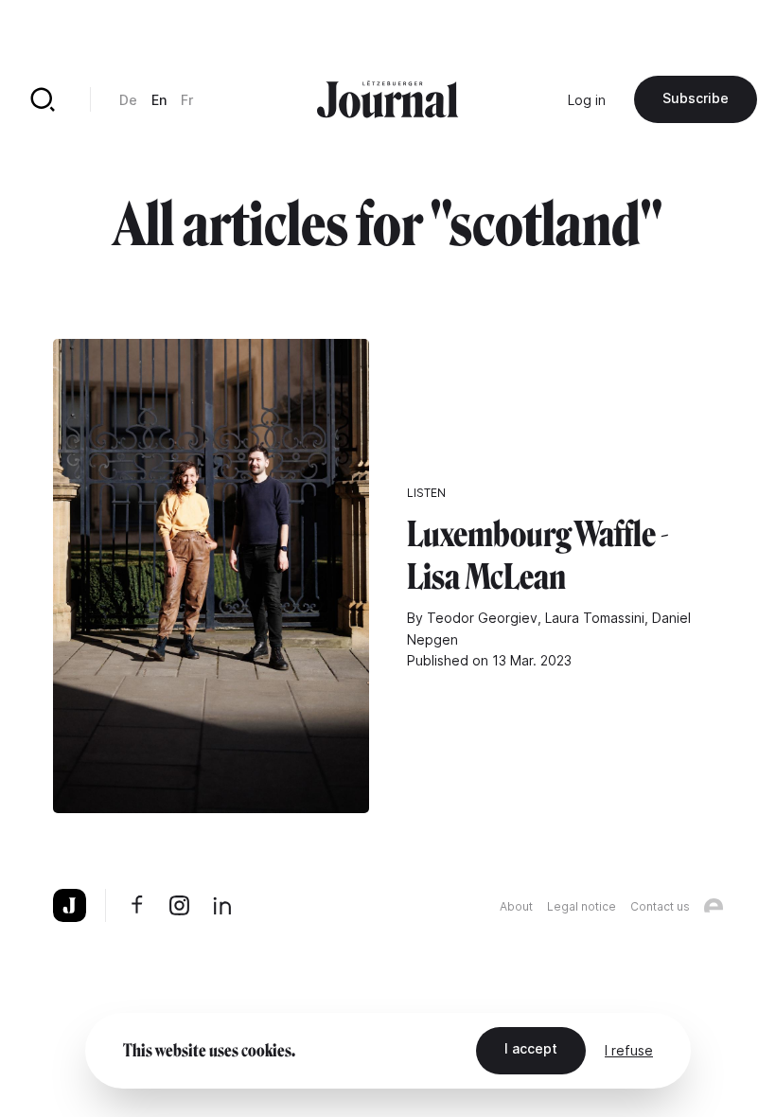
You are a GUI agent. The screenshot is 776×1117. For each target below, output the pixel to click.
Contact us (660, 906)
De (128, 100)
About (516, 906)
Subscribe (695, 98)
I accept (530, 1048)
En (159, 100)
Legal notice (581, 906)
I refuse (629, 1050)
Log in (587, 100)
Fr (187, 100)
